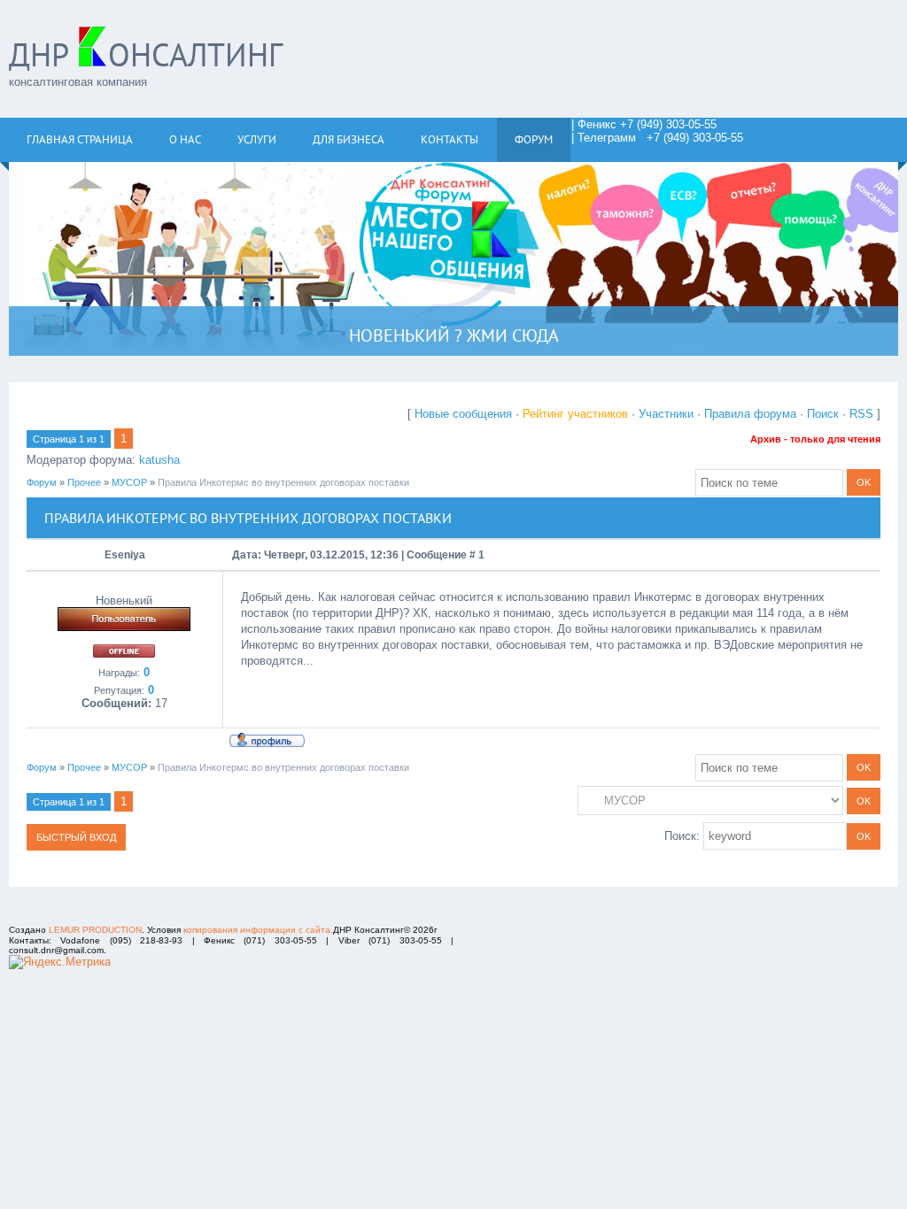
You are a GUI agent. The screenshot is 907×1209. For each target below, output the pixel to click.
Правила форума (750, 413)
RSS (861, 413)
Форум (42, 482)
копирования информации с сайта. (258, 930)
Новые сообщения (463, 413)
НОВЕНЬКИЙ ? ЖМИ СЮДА (454, 335)
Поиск (823, 413)
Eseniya (125, 555)
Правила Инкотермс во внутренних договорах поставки (283, 482)
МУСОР (129, 482)
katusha (159, 459)
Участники (666, 413)
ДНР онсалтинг (146, 54)
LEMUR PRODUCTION (95, 930)
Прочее (84, 482)
